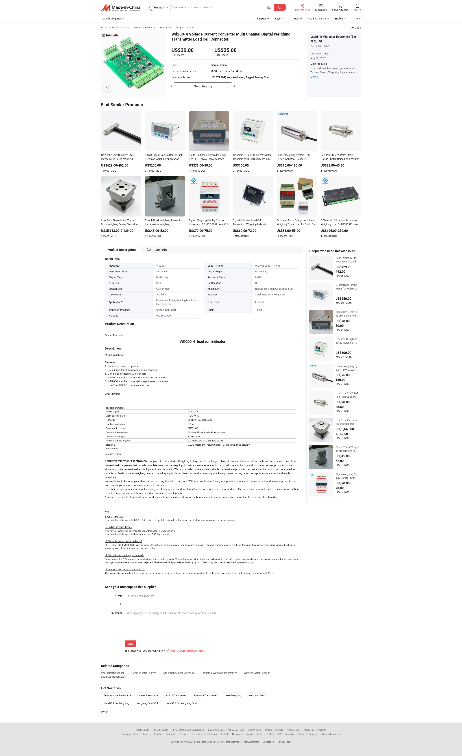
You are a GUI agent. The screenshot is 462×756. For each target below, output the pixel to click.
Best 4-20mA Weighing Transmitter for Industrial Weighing (346, 449)
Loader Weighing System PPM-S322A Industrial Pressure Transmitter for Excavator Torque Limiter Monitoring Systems (346, 368)
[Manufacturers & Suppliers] (120, 7)
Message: (117, 612)
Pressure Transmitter (205, 695)
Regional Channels (274, 729)
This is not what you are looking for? (145, 650)
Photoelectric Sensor (112, 673)
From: (119, 596)
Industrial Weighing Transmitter (219, 673)
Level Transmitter (149, 695)
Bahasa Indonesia (331, 734)
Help (296, 18)
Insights (322, 729)
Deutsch (224, 734)
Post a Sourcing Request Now (185, 650)
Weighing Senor (257, 695)
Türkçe (301, 734)
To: (121, 604)
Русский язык (199, 734)
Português (171, 734)
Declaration (268, 741)
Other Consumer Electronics (179, 673)
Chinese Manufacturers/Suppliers (188, 729)
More (313, 77)
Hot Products (142, 729)
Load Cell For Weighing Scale (182, 703)
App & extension (317, 18)
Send (130, 643)
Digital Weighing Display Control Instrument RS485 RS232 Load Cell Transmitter (346, 476)
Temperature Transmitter (118, 695)
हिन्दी (280, 734)
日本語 (270, 734)
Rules (359, 18)
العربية (250, 734)
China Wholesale (216, 729)
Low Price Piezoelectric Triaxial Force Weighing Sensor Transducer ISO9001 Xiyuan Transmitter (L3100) (346, 422)
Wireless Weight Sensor (257, 673)
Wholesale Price (236, 729)
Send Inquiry (203, 86)
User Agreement (251, 741)
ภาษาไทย (290, 734)
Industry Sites (254, 729)
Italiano (213, 734)
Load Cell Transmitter (113, 676)
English (146, 734)
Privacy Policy (284, 741)
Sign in (357, 9)
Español (158, 734)
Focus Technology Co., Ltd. (207, 741)
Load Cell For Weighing (116, 703)
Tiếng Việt (313, 734)
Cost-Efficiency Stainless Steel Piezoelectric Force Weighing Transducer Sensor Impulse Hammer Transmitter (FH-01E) (346, 259)
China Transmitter (176, 695)
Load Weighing (233, 695)
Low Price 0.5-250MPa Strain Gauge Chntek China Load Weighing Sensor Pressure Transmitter (346, 395)
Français (184, 734)
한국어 (260, 734)
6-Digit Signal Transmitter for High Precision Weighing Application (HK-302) (346, 286)
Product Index (293, 729)
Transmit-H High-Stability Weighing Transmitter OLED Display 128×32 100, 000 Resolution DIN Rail (346, 340)
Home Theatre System (143, 673)
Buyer (278, 18)
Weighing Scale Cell (147, 703)
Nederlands (237, 734)
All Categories (113, 18)
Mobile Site (309, 729)
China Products (160, 729)
